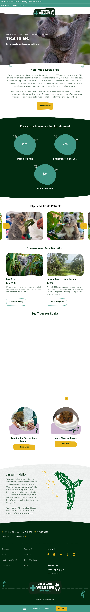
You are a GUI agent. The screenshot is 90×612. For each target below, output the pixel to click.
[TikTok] (67, 554)
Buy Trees (11, 279)
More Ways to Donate (66, 438)
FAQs (26, 565)
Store (22, 5)
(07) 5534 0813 (42, 532)
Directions (5, 537)
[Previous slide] (6, 226)
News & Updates (30, 560)
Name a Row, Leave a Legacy (61, 279)
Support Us (18, 34)
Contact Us (19, 537)
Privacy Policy (49, 599)
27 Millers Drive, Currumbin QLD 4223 (18, 532)
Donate (61, 609)
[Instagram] (54, 554)
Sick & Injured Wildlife (10, 560)
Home (8, 34)
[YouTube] (61, 554)
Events (14, 5)
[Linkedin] (74, 554)
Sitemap (38, 599)
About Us (27, 554)
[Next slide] (83, 226)
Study (47, 608)
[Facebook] (48, 554)
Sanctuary (5, 5)
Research (36, 608)
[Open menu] (25, 608)
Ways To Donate (31, 34)
